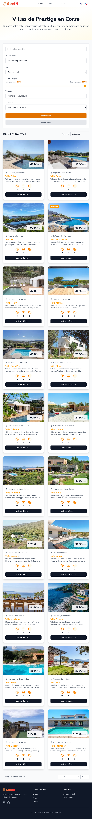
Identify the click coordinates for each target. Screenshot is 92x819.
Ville (7, 67)
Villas (51, 3)
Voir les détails (22, 194)
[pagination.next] (87, 777)
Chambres (9, 102)
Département (10, 56)
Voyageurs (9, 91)
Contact (62, 3)
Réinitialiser (46, 122)
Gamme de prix (11, 79)
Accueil (40, 3)
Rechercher (46, 115)
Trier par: (65, 134)
